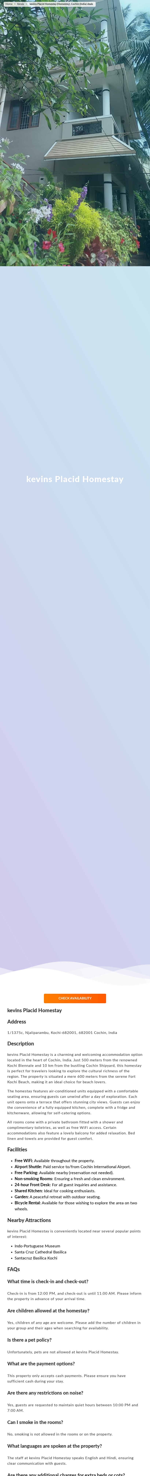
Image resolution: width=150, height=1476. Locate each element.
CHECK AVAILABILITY (75, 998)
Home (8, 4)
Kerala (20, 4)
